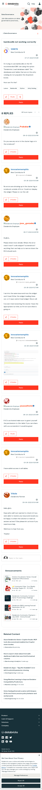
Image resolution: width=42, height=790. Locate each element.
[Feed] (3, 741)
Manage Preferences (21, 775)
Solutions (5, 722)
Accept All (21, 786)
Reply (21, 102)
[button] (6, 97)
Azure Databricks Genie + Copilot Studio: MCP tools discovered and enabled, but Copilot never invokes (20, 642)
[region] (21, 771)
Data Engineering (10, 673)
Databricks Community (12, 4)
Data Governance (10, 33)
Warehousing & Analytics (13, 661)
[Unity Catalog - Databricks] (38, 112)
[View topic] (8, 579)
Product (5, 715)
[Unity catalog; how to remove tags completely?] (35, 112)
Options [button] (37, 33)
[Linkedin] (3, 737)
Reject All (21, 780)
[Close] (39, 755)
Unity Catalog (32, 88)
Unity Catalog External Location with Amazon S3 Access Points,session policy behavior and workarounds (20, 693)
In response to (25, 175)
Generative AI (9, 647)
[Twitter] (10, 737)
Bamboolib (13, 88)
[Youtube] (10, 741)
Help (33, 4)
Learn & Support (7, 719)
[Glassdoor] (7, 741)
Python (22, 88)
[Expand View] (39, 715)
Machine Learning (10, 684)
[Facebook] (7, 737)
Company (5, 725)
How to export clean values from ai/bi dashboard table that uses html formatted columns (19, 656)
